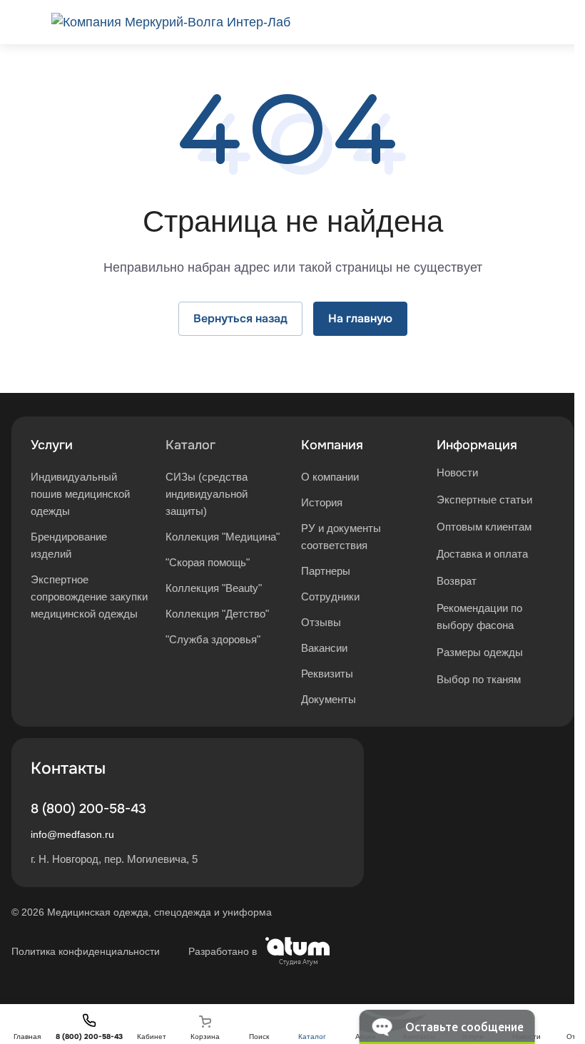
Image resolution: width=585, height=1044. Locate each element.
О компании (330, 477)
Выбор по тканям (479, 679)
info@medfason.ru (72, 834)
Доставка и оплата (482, 554)
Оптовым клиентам (484, 527)
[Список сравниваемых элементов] (525, 22)
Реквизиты (327, 673)
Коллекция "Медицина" (223, 537)
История (321, 502)
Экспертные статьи (484, 499)
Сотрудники (330, 596)
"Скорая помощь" (208, 562)
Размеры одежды (480, 652)
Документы (328, 699)
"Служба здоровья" (213, 639)
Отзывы (321, 622)
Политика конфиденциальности (85, 951)
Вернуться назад (240, 318)
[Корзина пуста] (565, 22)
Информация (477, 445)
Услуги (52, 445)
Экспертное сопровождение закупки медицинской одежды (89, 596)
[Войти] (485, 22)
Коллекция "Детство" (217, 614)
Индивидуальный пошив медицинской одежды (80, 494)
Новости (457, 472)
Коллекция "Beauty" (214, 588)
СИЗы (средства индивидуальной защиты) (207, 494)
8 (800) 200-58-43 (88, 809)
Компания (332, 445)
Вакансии (324, 648)
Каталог (190, 445)
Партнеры (325, 571)
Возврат (457, 581)
